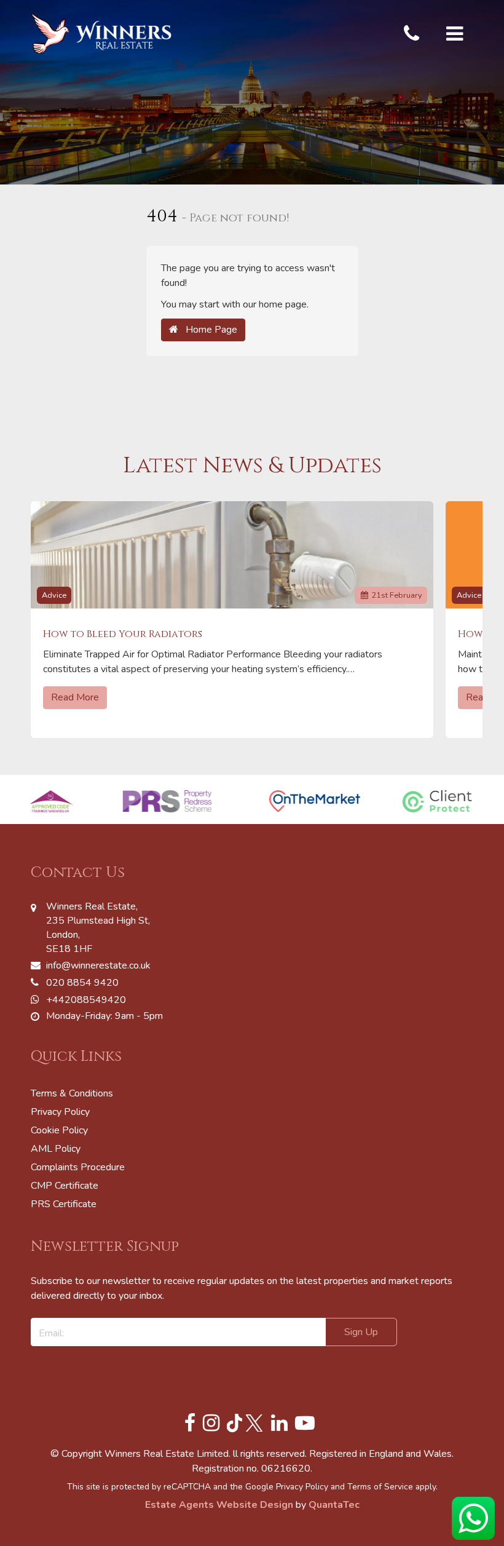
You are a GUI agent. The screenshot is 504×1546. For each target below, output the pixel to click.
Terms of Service (380, 1486)
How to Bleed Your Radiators (122, 634)
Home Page (207, 329)
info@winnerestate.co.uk (98, 965)
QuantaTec (334, 1505)
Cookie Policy (59, 1130)
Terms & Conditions (72, 1093)
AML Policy (56, 1149)
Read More (75, 697)
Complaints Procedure (78, 1167)
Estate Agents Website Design (219, 1505)
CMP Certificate (64, 1185)
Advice (54, 595)
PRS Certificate (63, 1204)
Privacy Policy (60, 1112)
